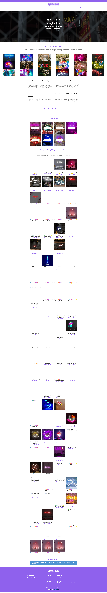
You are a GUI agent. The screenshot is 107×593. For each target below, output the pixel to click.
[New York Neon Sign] (71, 509)
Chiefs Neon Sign (47, 363)
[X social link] (76, 1)
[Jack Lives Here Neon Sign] (71, 446)
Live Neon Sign (59, 459)
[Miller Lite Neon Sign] (71, 293)
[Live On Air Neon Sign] (35, 467)
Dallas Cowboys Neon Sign (59, 363)
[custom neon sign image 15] (80, 65)
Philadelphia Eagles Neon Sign (59, 380)
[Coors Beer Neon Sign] (35, 276)
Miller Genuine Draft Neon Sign (59, 300)
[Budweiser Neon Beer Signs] (59, 244)
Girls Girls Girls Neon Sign (35, 480)
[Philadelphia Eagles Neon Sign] (59, 372)
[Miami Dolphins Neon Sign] (47, 372)
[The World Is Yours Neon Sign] (35, 525)
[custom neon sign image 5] (9, 65)
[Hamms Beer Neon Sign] (71, 276)
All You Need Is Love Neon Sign (47, 220)
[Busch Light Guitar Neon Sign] (47, 260)
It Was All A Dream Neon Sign (47, 522)
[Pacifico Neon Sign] (35, 341)
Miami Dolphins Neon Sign (47, 379)
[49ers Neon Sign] (47, 341)
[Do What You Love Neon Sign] (47, 446)
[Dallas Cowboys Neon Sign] (59, 357)
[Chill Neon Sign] (59, 462)
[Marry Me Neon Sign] (59, 181)
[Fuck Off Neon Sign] (71, 462)
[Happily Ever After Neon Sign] (71, 483)
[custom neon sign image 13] (62, 65)
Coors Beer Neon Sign (35, 283)
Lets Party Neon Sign (71, 220)
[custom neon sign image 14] (44, 65)
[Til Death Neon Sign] (59, 530)
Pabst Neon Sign (71, 316)
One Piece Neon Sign (35, 443)
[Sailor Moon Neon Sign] (47, 413)
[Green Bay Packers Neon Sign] (35, 372)
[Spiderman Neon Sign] (59, 434)
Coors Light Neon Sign (47, 283)
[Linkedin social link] (78, 1)
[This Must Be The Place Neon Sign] (47, 530)
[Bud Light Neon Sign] (71, 228)
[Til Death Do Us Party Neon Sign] (59, 197)
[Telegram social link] (79, 1)
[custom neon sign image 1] (9, 57)
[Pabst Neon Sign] (71, 308)
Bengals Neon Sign (60, 337)
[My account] (77, 8)
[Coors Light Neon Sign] (47, 276)
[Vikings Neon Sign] (59, 388)
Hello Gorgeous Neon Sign (35, 496)
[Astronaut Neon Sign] (71, 525)
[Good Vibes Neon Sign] (47, 483)
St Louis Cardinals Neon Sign (59, 410)
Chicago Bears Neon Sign (35, 364)
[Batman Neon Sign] (35, 418)
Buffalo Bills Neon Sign (71, 347)
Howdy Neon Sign (72, 505)
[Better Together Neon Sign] (35, 164)
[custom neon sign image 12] (80, 57)
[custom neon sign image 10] (80, 72)
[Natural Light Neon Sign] (47, 308)
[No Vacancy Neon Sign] (35, 446)
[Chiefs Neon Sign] (47, 357)
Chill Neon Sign (59, 463)
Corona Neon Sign (60, 283)
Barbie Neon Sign (47, 473)
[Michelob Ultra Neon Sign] (47, 293)
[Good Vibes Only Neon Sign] (59, 477)
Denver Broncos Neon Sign (71, 363)
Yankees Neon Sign (72, 410)
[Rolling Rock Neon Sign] (35, 325)
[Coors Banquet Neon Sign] (71, 260)
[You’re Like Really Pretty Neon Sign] (71, 181)
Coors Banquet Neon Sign (72, 266)
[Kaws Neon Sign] (59, 514)
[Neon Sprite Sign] (59, 213)
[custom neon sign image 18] (98, 72)
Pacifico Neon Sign (35, 347)
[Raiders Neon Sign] (71, 372)
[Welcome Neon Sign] (47, 228)
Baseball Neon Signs (47, 140)
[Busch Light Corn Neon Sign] (71, 244)
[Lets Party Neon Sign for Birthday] (35, 546)
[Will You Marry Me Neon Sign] (47, 181)
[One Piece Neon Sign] (35, 434)
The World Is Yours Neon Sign (35, 527)
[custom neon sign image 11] (62, 57)
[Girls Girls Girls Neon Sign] (35, 477)
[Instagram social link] (73, 582)
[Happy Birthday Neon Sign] (35, 228)
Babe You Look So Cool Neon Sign (71, 172)
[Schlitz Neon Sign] (59, 325)
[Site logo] (53, 4)
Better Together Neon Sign (35, 172)
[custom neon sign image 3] (44, 57)
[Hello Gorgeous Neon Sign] (35, 493)
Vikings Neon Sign (60, 396)
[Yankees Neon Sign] (71, 404)
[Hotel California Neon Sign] (59, 498)
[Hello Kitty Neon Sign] (71, 418)
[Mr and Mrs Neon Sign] (59, 164)
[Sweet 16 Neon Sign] (35, 213)
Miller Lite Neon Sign (71, 300)
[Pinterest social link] (77, 1)
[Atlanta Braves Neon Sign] (35, 399)
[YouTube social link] (75, 582)
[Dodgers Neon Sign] (47, 404)
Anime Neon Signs (59, 140)
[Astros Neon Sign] (71, 388)
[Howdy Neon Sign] (71, 498)
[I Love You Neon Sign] (35, 197)
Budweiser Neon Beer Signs (59, 252)
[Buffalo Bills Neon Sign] (71, 341)
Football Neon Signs (35, 140)
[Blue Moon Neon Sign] (59, 228)
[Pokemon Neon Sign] (47, 434)
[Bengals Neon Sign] (59, 336)
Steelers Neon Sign (47, 396)
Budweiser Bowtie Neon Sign (35, 252)
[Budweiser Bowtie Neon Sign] (35, 244)
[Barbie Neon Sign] (47, 467)
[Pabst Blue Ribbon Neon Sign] (59, 308)
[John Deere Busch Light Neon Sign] (35, 287)
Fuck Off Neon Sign (72, 464)
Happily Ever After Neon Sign (71, 490)
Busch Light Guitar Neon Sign (47, 266)
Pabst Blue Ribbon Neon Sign (59, 317)
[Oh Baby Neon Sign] (71, 197)
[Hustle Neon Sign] (35, 514)
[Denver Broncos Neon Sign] (71, 357)
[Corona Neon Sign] (59, 276)
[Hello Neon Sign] (47, 493)
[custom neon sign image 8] (9, 72)
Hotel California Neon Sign (59, 506)
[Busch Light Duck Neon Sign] (35, 260)
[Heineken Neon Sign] (47, 325)
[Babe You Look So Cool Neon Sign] (71, 164)
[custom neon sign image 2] (26, 57)
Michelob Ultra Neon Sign (47, 300)
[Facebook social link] (75, 1)
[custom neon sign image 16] (26, 72)
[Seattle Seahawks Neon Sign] (35, 388)
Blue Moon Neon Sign (59, 236)
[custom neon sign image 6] (26, 65)
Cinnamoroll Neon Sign (59, 425)
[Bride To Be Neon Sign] (35, 181)
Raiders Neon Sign (72, 379)
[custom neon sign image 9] (62, 72)
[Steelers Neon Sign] (47, 388)
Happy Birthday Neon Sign (35, 236)
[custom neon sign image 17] (44, 72)
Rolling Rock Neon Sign (35, 333)
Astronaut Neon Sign (71, 527)
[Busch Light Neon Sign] (59, 260)
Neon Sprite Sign (59, 220)
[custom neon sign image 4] (98, 57)
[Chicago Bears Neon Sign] (35, 357)
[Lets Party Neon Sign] (71, 213)
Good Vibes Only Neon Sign (59, 480)
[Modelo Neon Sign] (35, 303)
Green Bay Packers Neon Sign (35, 379)
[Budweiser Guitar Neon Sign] (47, 244)
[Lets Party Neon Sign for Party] (59, 546)
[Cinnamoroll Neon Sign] (59, 418)
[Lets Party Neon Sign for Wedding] (47, 546)
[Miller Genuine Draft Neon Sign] (59, 293)
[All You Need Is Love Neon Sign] (47, 213)
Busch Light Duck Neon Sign (35, 266)
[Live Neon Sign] (59, 451)
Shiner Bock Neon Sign (71, 333)
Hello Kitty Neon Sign (71, 425)
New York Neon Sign (71, 510)
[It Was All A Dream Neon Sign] (47, 514)
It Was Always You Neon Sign (47, 172)
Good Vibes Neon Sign (47, 490)
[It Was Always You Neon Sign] (47, 164)
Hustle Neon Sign (35, 522)
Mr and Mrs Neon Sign (59, 172)
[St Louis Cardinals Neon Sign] (59, 404)
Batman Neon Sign (35, 426)
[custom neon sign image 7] (98, 65)
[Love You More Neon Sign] (47, 197)
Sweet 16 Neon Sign (35, 220)
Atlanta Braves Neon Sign (35, 401)
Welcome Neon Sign (47, 236)
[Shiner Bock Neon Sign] (71, 325)
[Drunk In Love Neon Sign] (71, 429)
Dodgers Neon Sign (47, 410)
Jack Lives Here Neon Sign (71, 447)
